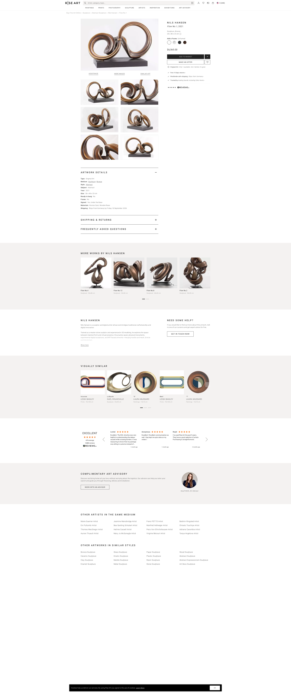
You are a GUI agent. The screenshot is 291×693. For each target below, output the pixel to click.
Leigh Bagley (87, 399)
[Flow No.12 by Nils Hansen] (129, 273)
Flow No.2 (183, 290)
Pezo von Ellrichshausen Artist (160, 529)
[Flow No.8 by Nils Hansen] (162, 273)
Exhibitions (169, 8)
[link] (192, 3)
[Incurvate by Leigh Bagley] (93, 382)
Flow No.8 (150, 290)
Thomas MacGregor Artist (92, 529)
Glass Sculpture (120, 552)
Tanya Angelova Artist (188, 533)
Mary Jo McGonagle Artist (125, 533)
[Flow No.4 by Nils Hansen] (96, 273)
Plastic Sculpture (154, 556)
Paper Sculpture (153, 552)
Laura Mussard (141, 399)
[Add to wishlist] (207, 62)
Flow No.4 (84, 290)
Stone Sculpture (153, 564)
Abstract (89, 184)
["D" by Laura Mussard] (145, 382)
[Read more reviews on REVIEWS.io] (90, 446)
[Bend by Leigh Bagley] (172, 382)
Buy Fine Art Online (73, 13)
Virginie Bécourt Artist (156, 533)
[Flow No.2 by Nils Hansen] (195, 273)
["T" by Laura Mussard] (198, 382)
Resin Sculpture (153, 560)
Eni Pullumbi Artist (89, 525)
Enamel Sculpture (88, 564)
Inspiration (155, 8)
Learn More (140, 688)
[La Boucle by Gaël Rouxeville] (119, 382)
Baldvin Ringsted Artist (189, 521)
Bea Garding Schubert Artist (125, 525)
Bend (161, 396)
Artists (142, 8)
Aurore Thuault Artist (90, 533)
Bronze (99, 182)
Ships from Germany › (196, 76)
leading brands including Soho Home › (191, 80)
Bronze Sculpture (88, 552)
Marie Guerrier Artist (89, 521)
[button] (104, 439)
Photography (114, 8)
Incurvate (84, 396)
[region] (155, 439)
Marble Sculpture (121, 560)
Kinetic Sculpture (121, 556)
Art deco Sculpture (187, 564)
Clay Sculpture (87, 560)
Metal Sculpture (120, 564)
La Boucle (110, 396)
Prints (101, 8)
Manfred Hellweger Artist (157, 525)
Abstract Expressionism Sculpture (193, 560)
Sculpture (129, 8)
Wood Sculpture (186, 552)
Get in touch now (180, 334)
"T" (187, 396)
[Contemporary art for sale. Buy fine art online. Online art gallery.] (72, 3)
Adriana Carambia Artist (189, 529)
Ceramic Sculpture (88, 556)
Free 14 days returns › (178, 73)
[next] (207, 273)
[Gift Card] (208, 3)
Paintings (89, 8)
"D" (134, 396)
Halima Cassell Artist (123, 529)
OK (215, 688)
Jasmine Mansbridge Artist (125, 521)
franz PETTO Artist (155, 521)
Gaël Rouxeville (115, 399)
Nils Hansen (112, 13)
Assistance (93, 74)
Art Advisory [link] (184, 8)
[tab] (119, 172)
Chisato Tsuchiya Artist (189, 525)
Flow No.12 (118, 290)
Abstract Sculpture (99, 13)
